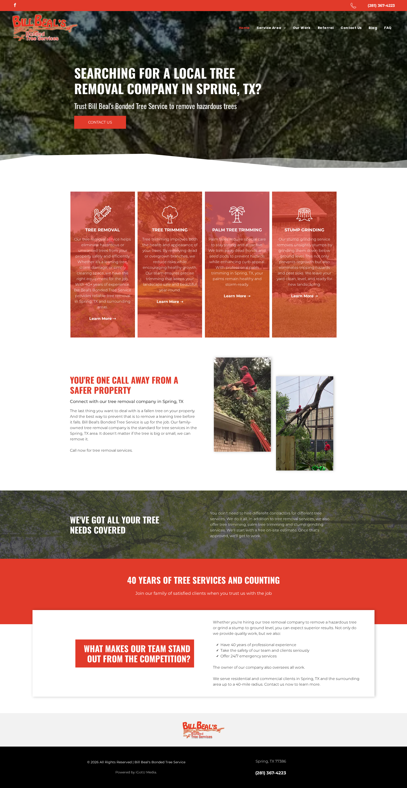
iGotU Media (146, 772)
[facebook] (15, 5)
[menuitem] (244, 27)
